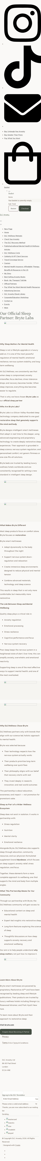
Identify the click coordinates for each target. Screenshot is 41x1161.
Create (17, 1145)
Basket (13, 208)
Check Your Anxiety (11, 239)
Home (6, 232)
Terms (5, 1042)
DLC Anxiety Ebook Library (14, 294)
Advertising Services (12, 291)
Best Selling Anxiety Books (14, 277)
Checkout (25, 208)
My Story (7, 273)
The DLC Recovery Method (14, 243)
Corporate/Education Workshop (16, 297)
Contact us (8, 301)
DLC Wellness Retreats (13, 236)
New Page (8, 229)
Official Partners (10, 284)
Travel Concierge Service (13, 260)
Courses (7, 263)
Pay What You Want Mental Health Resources (22, 287)
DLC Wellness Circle (12, 253)
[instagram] (22, 44)
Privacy (5, 1036)
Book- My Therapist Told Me (15, 280)
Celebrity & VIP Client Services (16, 256)
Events (7, 304)
